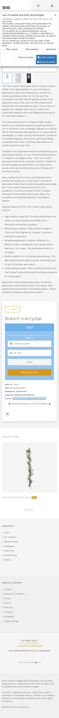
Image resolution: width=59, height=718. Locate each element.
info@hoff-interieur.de (30, 646)
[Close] (54, 14)
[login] (52, 5)
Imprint (7, 603)
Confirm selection (47, 57)
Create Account (29, 372)
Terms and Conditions (14, 594)
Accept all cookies (47, 62)
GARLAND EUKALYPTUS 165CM (19, 497)
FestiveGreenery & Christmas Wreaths (29, 398)
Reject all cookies (25, 57)
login (29, 362)
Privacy (7, 598)
